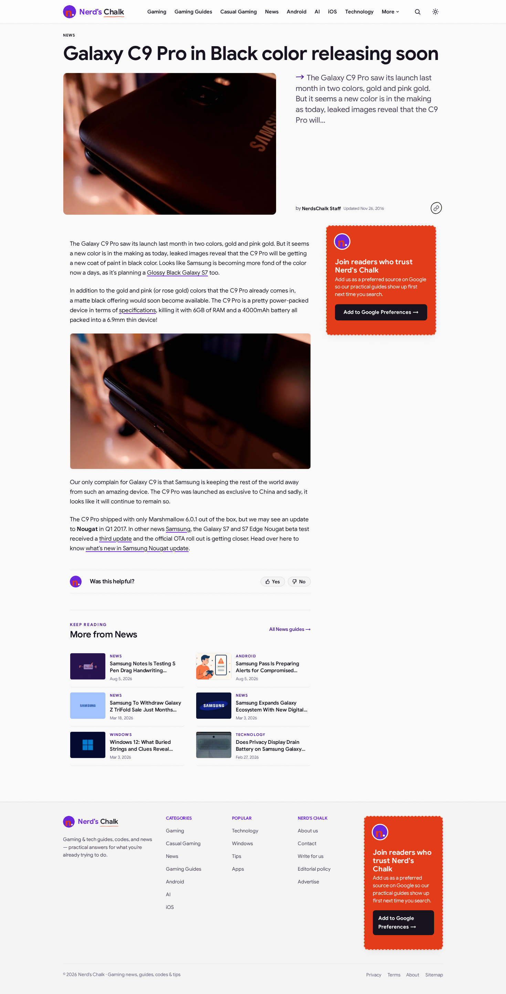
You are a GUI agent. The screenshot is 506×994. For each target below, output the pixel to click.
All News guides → (290, 629)
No (302, 581)
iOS (332, 12)
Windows (242, 843)
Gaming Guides (193, 12)
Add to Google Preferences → (381, 312)
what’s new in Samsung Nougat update (137, 548)
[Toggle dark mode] (435, 11)
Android (296, 12)
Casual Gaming (238, 12)
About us (308, 831)
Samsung (178, 529)
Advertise (308, 882)
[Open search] (417, 11)
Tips (236, 856)
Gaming (156, 12)
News (271, 12)
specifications (137, 310)
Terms (394, 975)
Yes (276, 581)
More (388, 12)
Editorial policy (314, 869)
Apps (238, 869)
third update (115, 538)
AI (317, 12)
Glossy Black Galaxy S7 (177, 272)
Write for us (311, 856)
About (412, 975)
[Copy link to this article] (436, 208)
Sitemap (434, 975)
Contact (307, 843)
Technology (359, 12)
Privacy (373, 975)
